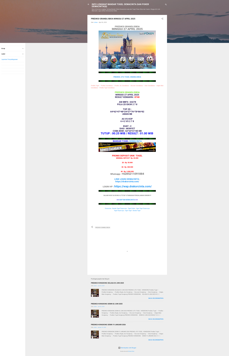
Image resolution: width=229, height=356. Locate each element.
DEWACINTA (135, 141)
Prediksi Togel (95, 85)
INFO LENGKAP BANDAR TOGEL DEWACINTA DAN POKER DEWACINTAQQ (120, 5)
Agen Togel (128, 210)
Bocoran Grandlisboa (137, 85)
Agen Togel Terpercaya (143, 208)
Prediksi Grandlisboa (107, 85)
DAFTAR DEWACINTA (127, 200)
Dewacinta (108, 208)
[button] (162, 19)
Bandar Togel (136, 210)
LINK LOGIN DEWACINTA (126, 179)
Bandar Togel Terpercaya (119, 208)
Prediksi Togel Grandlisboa (106, 88)
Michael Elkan (131, 351)
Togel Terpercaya (119, 210)
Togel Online (131, 208)
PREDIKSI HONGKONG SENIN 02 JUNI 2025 (106, 304)
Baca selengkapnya (155, 298)
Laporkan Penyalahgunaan (9, 59)
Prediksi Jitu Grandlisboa (121, 85)
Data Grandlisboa (150, 85)
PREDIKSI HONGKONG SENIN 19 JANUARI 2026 (108, 325)
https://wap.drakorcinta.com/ (133, 186)
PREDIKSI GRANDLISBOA (102, 227)
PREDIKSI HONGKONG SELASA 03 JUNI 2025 (107, 283)
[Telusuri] (166, 5)
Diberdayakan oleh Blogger (128, 348)
